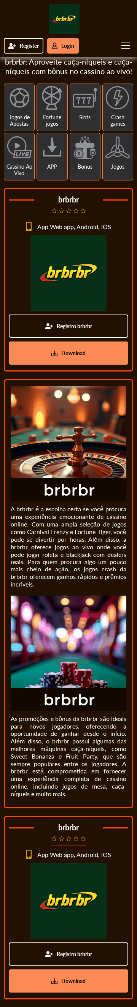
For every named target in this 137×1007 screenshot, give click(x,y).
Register (29, 46)
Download (73, 353)
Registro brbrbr (74, 326)
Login (67, 46)
